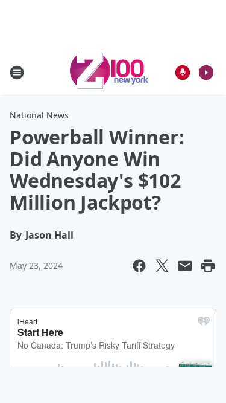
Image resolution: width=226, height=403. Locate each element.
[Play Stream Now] (206, 72)
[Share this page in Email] (185, 265)
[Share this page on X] (162, 265)
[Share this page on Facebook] (139, 265)
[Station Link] (109, 72)
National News (39, 115)
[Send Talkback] (182, 72)
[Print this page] (207, 265)
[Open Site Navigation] (17, 72)
